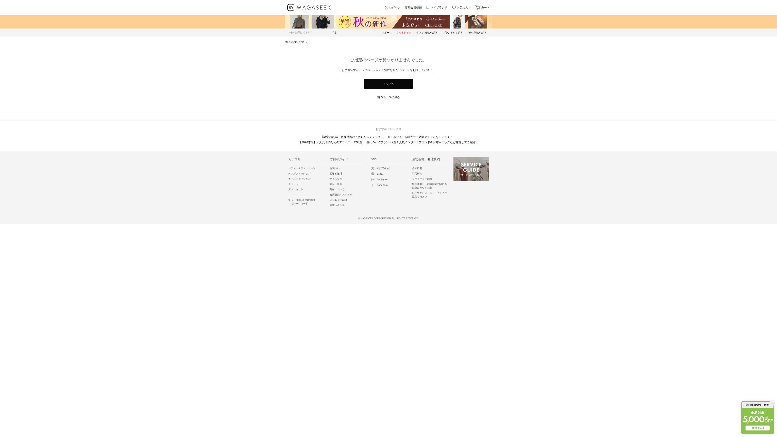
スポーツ (293, 184)
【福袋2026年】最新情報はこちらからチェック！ (351, 137)
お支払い (335, 168)
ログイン (394, 7)
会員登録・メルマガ (341, 194)
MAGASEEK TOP (294, 42)
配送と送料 (336, 173)
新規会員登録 (413, 7)
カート (485, 7)
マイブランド (438, 7)
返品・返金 (336, 184)
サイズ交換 (336, 178)
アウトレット (295, 189)
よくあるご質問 (338, 199)
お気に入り (464, 7)
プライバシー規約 (422, 178)
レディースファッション (301, 168)
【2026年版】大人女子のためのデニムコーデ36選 (330, 142)
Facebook (382, 185)
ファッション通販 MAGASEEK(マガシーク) (309, 7)
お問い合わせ (337, 205)
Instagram (382, 179)
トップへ (388, 83)
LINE (380, 173)
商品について (337, 189)
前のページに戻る (388, 97)
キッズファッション (299, 178)
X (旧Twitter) (383, 168)
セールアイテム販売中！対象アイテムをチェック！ (420, 137)
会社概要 (417, 168)
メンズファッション (299, 173)
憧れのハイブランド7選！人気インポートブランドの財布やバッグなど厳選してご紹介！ (422, 142)
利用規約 (417, 173)
